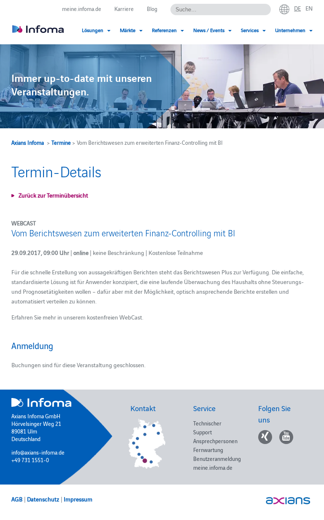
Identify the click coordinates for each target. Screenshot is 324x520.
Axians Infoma (27, 142)
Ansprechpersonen (215, 440)
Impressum (78, 499)
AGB (16, 499)
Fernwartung (208, 449)
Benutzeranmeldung (217, 458)
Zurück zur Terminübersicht (53, 195)
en (309, 8)
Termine (61, 142)
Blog (152, 8)
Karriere (124, 8)
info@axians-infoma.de (38, 452)
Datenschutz (43, 499)
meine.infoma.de (81, 8)
